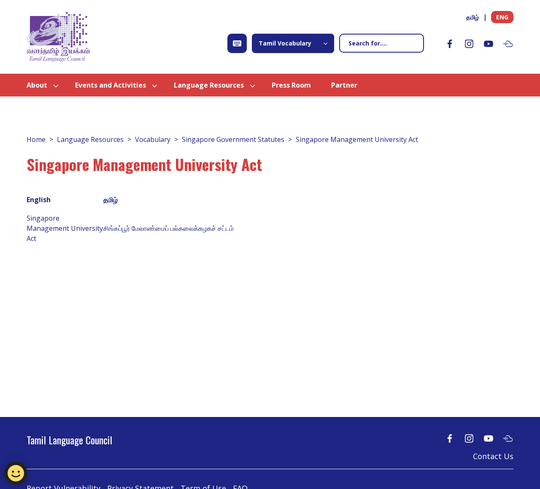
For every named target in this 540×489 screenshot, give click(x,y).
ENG (502, 17)
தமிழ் (472, 17)
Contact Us (493, 456)
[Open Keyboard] (237, 43)
